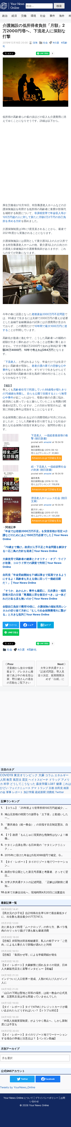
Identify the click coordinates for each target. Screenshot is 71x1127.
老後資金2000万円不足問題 (48, 314)
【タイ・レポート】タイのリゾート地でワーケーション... (36, 863)
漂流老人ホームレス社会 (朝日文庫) (49, 499)
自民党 (59, 788)
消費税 (50, 792)
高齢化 (32, 649)
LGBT (51, 783)
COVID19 (6, 775)
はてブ (47, 625)
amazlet (48, 442)
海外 (61, 15)
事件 (52, 15)
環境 (33, 15)
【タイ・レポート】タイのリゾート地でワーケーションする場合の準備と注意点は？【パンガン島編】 (34, 1034)
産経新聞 (40, 792)
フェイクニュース (19, 788)
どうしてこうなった (22, 783)
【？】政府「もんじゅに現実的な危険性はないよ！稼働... (36, 836)
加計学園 (29, 792)
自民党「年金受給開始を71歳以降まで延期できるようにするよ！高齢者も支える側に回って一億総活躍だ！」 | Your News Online (34, 578)
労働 (23, 15)
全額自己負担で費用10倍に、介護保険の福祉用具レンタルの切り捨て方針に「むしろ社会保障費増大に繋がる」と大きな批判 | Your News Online (35, 610)
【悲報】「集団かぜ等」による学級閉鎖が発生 (29, 953)
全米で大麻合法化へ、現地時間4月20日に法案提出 (35, 892)
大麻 (41, 775)
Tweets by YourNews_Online (17, 1087)
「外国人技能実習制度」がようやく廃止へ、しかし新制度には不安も (34, 1021)
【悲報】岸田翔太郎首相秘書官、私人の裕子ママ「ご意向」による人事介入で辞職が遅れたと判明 (34, 941)
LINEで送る (12, 632)
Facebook (50, 1079)
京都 (51, 788)
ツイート (13, 625)
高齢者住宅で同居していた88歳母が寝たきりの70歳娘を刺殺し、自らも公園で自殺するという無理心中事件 (35, 393)
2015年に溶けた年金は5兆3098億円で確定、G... (34, 855)
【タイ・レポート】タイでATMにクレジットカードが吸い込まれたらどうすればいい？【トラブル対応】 (34, 1006)
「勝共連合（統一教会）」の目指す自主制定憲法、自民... (36, 826)
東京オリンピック (26, 775)
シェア (30, 625)
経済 (14, 15)
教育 (9, 779)
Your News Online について (18, 1097)
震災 (25, 779)
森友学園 (41, 783)
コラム (49, 775)
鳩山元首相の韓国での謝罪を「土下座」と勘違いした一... (36, 816)
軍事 (8, 792)
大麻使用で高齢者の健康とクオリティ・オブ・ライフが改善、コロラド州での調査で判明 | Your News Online (34, 562)
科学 (6, 783)
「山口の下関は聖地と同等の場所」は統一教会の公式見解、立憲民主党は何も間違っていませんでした (34, 993)
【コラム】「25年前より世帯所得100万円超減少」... (36, 807)
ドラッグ (54, 779)
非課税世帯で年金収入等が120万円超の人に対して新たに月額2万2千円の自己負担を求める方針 (34, 217)
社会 (42, 15)
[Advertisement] (35, 160)
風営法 (17, 779)
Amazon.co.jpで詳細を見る (46, 457)
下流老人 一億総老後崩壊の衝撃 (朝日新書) (49, 437)
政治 (4, 15)
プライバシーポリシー (46, 1097)
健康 (59, 783)
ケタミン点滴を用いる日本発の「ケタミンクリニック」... (35, 846)
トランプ (42, 788)
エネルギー (61, 775)
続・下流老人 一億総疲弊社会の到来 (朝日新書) (48, 468)
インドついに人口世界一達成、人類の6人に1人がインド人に (34, 979)
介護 (56, 42)
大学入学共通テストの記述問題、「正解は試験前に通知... (36, 883)
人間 (3, 779)
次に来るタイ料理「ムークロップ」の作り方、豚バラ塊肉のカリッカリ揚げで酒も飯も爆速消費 (34, 927)
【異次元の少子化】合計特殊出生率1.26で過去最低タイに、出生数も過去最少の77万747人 (34, 913)
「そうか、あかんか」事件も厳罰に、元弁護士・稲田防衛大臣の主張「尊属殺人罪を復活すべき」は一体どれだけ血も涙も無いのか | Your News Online (34, 594)
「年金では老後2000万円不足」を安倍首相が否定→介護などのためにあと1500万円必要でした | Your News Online (35, 535)
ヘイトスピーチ (38, 779)
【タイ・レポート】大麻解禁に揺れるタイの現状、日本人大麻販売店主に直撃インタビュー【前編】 (34, 965)
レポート (17, 792)
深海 (35, 42)
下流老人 (10, 361)
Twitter (59, 792)
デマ (33, 788)
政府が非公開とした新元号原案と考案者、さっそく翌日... (36, 873)
